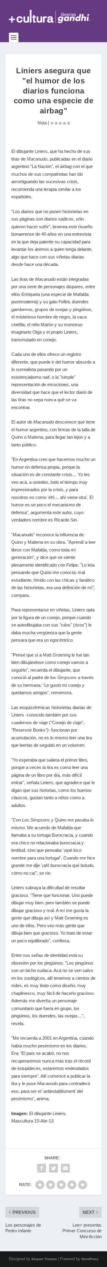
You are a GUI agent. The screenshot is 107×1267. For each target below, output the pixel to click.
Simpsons (67, 677)
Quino (17, 437)
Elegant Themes (44, 1259)
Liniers (41, 151)
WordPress (89, 1259)
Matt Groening (56, 654)
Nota (42, 122)
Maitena (35, 437)
